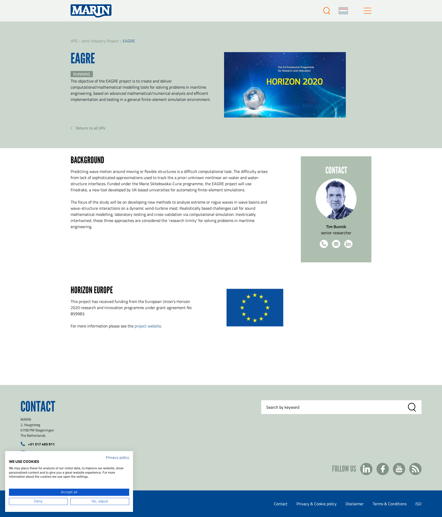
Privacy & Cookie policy (316, 504)
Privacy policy (117, 457)
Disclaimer (355, 504)
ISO (418, 504)
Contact (281, 504)
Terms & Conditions (389, 504)
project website (148, 326)
